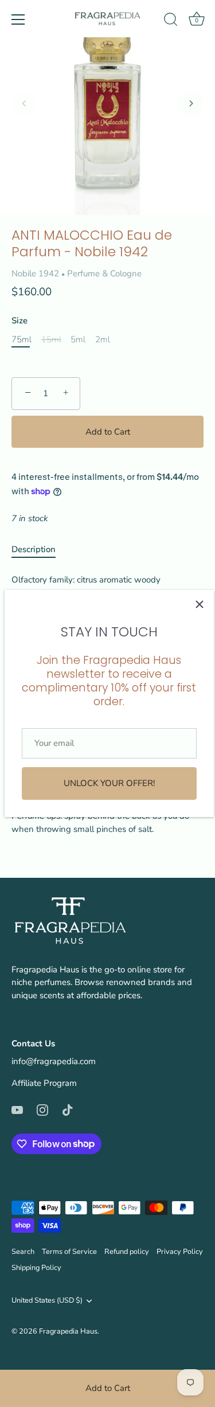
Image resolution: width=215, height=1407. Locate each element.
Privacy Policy (180, 1251)
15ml (51, 339)
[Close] (199, 604)
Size (19, 320)
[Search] (170, 21)
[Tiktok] (67, 1109)
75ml (21, 339)
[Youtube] (17, 1109)
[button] (24, 103)
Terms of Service (69, 1251)
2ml (102, 339)
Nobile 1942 (35, 273)
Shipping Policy (36, 1268)
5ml (78, 339)
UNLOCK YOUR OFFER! (109, 783)
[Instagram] (42, 1109)
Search (22, 1251)
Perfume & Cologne (104, 273)
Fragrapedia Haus (68, 1331)
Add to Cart (107, 1388)
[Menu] (18, 19)
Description (33, 549)
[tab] (39, 549)
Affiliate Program (44, 1083)
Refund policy (126, 1251)
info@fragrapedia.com (53, 1061)
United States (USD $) (47, 1301)
